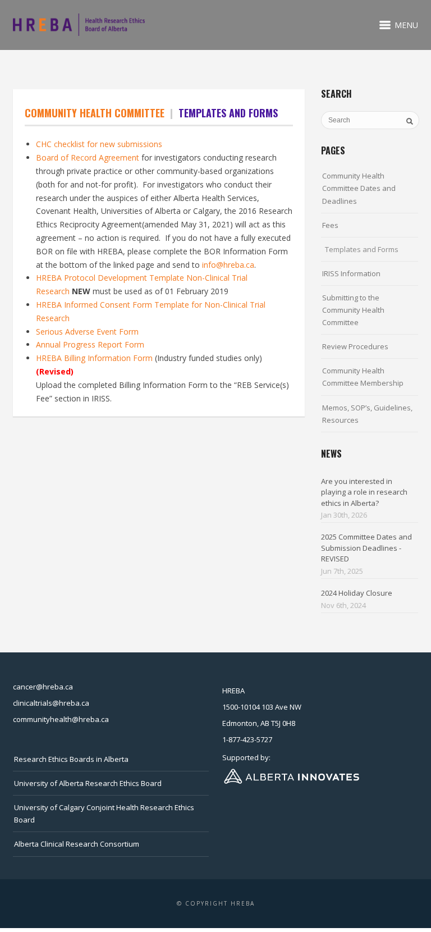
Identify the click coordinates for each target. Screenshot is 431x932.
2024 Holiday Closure (356, 593)
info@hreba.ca (228, 264)
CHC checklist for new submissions (99, 144)
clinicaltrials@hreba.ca (51, 703)
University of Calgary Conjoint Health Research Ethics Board (104, 813)
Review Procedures (355, 346)
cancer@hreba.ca (43, 687)
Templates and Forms (361, 249)
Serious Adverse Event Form (87, 331)
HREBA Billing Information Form (95, 358)
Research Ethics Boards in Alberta (71, 759)
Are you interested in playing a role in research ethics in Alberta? (364, 492)
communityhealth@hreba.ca (61, 719)
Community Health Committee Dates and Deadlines (359, 188)
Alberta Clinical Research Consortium (76, 844)
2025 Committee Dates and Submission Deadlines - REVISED (366, 548)
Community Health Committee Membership (363, 377)
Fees (330, 225)
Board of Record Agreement (87, 157)
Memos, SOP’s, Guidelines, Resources (367, 414)
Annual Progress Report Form (90, 344)
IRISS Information (351, 273)
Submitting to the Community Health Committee (353, 310)
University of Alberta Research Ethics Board (88, 783)
